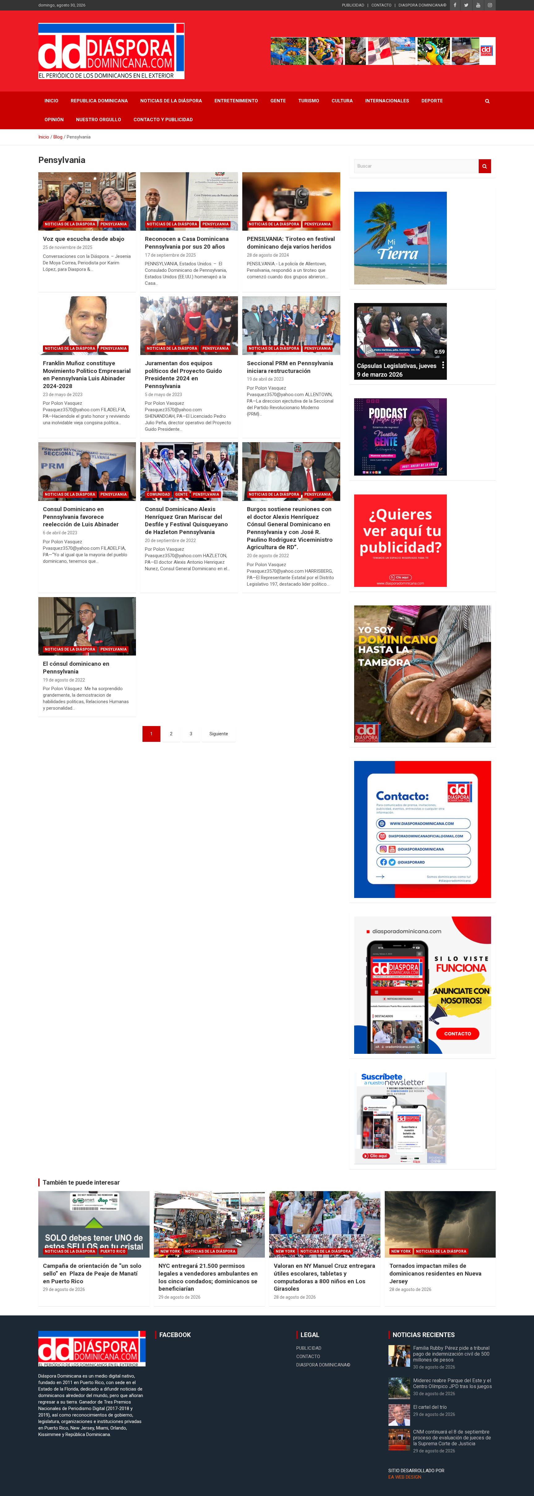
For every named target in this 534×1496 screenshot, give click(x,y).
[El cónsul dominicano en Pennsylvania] (87, 626)
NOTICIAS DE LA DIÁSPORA (171, 101)
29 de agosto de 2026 (64, 1289)
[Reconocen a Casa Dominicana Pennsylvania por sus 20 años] (189, 201)
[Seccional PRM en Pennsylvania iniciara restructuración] (291, 325)
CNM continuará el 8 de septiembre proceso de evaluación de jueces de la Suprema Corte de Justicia (452, 1438)
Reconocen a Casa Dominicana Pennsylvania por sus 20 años (187, 242)
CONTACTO (381, 5)
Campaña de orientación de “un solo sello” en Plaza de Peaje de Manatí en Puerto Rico (92, 1273)
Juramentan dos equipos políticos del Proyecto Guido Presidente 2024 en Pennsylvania (183, 375)
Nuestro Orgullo (98, 119)
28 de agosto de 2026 (295, 1297)
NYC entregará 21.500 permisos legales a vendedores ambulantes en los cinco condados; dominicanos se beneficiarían (208, 1277)
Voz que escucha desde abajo (83, 238)
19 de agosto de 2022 (64, 679)
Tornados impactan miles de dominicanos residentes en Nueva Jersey (435, 1273)
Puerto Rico (112, 1251)
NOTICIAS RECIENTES (424, 1335)
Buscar (485, 166)
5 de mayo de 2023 (163, 394)
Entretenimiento (236, 101)
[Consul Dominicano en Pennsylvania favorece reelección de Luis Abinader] (87, 471)
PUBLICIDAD (353, 5)
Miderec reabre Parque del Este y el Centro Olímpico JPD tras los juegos (452, 1383)
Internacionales (387, 101)
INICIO (51, 101)
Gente (278, 101)
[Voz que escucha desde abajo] (87, 201)
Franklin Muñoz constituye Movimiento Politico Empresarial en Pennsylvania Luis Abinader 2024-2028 (87, 375)
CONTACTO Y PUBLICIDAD (163, 119)
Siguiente (219, 734)
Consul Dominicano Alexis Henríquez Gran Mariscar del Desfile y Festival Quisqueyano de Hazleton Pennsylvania (186, 521)
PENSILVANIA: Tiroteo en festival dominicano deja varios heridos (291, 242)
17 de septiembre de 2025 (170, 255)
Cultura (342, 101)
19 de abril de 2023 (265, 379)
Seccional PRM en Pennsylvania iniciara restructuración (290, 367)
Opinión (54, 119)
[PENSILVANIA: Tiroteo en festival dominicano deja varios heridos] (291, 201)
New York (170, 1251)
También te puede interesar (81, 1182)
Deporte (432, 101)
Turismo (308, 101)
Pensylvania (113, 224)
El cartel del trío (430, 1407)
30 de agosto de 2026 (434, 1367)
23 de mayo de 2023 (63, 394)
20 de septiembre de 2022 (170, 540)
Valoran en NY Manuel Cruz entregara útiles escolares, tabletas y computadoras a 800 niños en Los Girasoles (324, 1277)
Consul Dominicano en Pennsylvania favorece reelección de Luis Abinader (81, 517)
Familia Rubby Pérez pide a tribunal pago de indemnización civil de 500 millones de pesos (451, 1354)
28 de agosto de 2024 (268, 255)
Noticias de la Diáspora (70, 224)
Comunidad (158, 494)
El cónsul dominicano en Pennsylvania (76, 667)
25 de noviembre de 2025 (67, 247)
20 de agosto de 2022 (268, 555)
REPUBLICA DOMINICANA (99, 101)
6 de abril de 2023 (60, 532)
